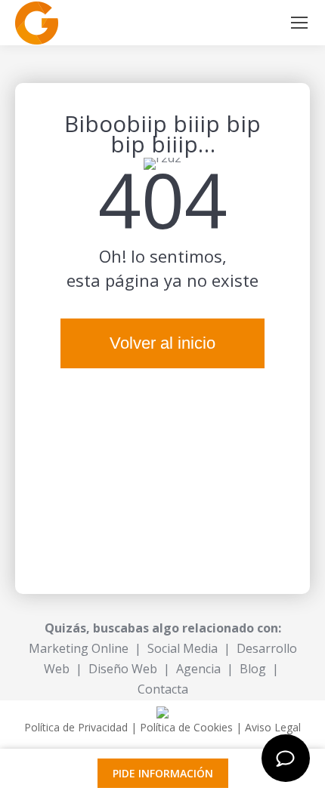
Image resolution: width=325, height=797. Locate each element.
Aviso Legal (273, 727)
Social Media (182, 648)
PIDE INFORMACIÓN (163, 773)
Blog (253, 668)
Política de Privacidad (76, 727)
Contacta (163, 689)
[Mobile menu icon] (299, 22)
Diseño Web (122, 668)
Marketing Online (78, 648)
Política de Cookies (186, 727)
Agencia (198, 668)
